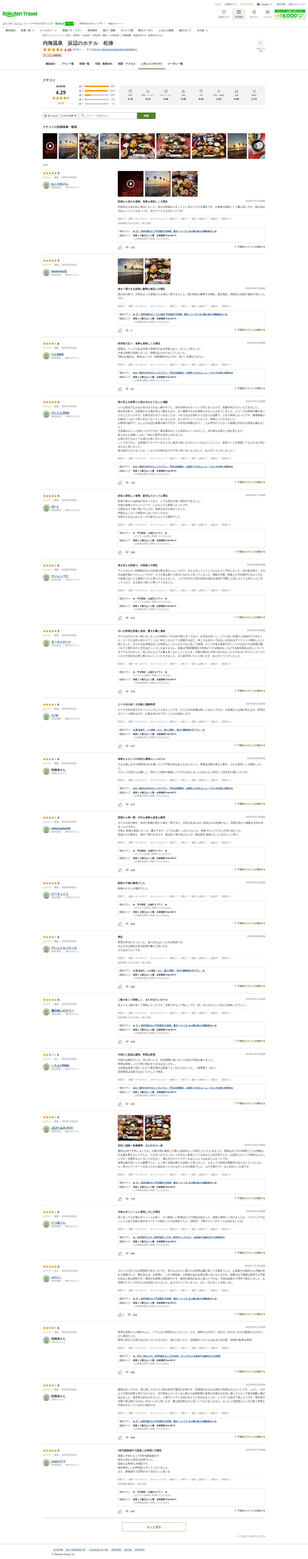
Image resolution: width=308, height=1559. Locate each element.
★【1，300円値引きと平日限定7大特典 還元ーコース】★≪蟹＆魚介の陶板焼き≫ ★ (175, 231)
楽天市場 (281, 4)
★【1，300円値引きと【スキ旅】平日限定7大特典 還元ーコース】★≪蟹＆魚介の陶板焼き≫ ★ (180, 314)
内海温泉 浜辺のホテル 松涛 (78, 42)
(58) (103, 63)
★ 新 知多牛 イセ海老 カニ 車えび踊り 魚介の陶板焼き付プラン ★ (169, 729)
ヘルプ (217, 4)
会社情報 (58, 1549)
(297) (151, 63)
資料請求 (140, 1549)
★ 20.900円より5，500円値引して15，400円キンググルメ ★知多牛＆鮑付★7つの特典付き (179, 1237)
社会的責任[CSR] (98, 1549)
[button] (50, 146)
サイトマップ (246, 4)
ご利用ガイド (230, 4)
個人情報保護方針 (76, 1549)
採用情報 (116, 1549)
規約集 (128, 1549)
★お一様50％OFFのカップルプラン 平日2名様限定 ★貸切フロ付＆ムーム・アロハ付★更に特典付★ (183, 372)
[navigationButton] (260, 145)
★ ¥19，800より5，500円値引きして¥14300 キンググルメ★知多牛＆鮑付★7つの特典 (176, 1356)
